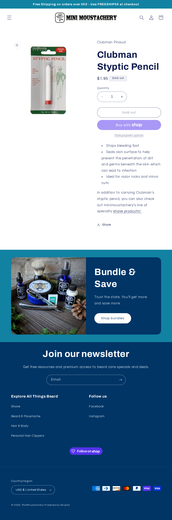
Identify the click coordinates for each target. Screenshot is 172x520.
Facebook (96, 406)
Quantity (103, 88)
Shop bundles (113, 318)
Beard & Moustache (25, 416)
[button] (9, 17)
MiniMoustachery (33, 505)
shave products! (127, 211)
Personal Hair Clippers (27, 435)
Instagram (97, 416)
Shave (15, 406)
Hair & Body (20, 425)
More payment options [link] (129, 135)
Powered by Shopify (57, 505)
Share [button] (106, 224)
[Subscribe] (120, 380)
